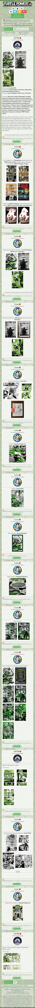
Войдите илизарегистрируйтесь (17, 15)
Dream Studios (20, 39)
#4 (25, 301)
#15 (25, 931)
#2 (25, 144)
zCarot (7, 996)
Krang (26, 992)
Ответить (9, 29)
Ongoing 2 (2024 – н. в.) (14, 23)
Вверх (28, 993)
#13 (25, 817)
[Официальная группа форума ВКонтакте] (11, 11)
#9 (25, 560)
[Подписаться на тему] (15, 982)
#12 (25, 749)
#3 (25, 234)
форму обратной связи (26, 1006)
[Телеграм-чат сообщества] (15, 11)
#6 (25, 428)
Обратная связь (9, 993)
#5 (25, 365)
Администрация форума (20, 993)
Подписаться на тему (22, 29)
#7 (25, 472)
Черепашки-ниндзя (11, 20)
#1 (25, 35)
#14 (25, 886)
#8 (25, 517)
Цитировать (17, 141)
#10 (25, 605)
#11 (25, 649)
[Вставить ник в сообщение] (22, 142)
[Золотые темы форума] (19, 11)
